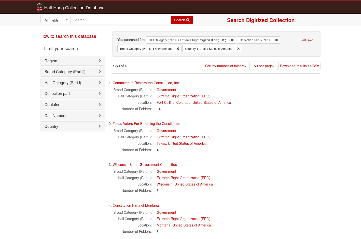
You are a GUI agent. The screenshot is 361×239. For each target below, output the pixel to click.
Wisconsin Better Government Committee (145, 164)
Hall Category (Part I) (62, 82)
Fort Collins (165, 102)
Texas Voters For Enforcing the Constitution (146, 123)
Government (166, 89)
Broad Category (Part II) (64, 71)
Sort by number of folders (225, 65)
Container (53, 104)
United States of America (212, 102)
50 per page (263, 65)
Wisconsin (164, 184)
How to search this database (68, 36)
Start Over (306, 40)
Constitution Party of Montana (136, 205)
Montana (163, 225)
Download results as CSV (299, 65)
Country (51, 126)
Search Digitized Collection (261, 20)
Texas (161, 143)
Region (50, 61)
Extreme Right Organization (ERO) (183, 95)
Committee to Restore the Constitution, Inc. (146, 82)
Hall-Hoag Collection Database (59, 7)
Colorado (183, 102)
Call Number (55, 115)
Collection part (57, 93)
